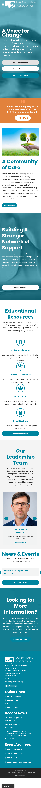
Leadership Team (14, 696)
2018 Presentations (14, 753)
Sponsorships (12, 700)
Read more (8, 574)
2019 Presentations (14, 749)
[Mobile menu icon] (3, 4)
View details (20, 542)
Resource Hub (12, 707)
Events (9, 704)
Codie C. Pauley (20, 529)
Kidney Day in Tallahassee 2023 (19, 762)
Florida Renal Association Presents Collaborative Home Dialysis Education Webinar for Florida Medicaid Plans (18, 733)
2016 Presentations (14, 758)
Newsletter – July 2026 (12, 724)
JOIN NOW (23, 118)
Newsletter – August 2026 (16, 570)
